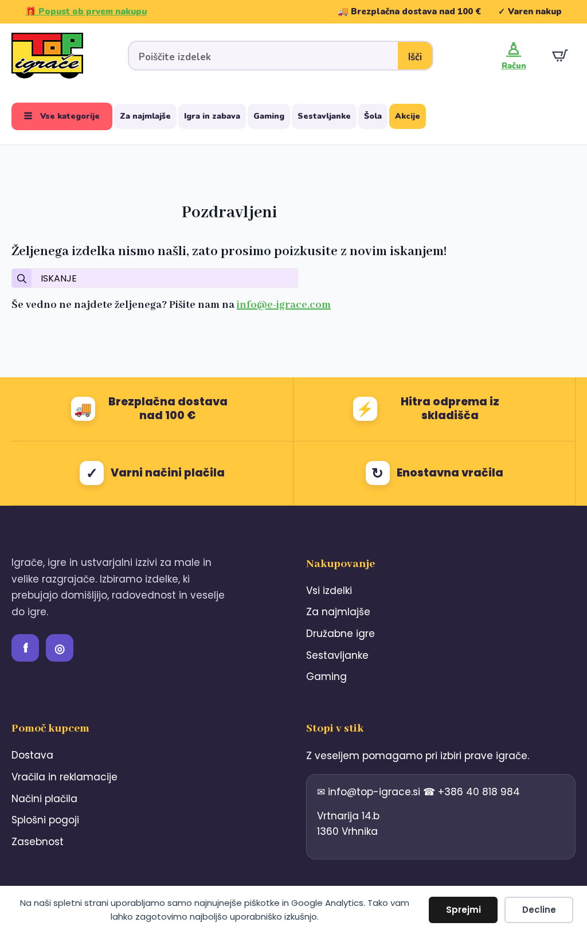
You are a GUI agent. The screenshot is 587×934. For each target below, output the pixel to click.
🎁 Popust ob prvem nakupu (86, 11)
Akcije (407, 116)
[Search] (22, 278)
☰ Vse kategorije (62, 116)
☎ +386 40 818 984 (471, 792)
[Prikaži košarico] (560, 55)
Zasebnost (37, 842)
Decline (539, 910)
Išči (415, 57)
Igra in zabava (212, 116)
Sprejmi (463, 910)
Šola (373, 116)
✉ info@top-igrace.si (370, 792)
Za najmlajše (145, 116)
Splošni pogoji (45, 820)
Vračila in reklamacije (64, 777)
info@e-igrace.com (284, 305)
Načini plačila (44, 799)
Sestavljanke (324, 116)
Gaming (268, 116)
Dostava (32, 755)
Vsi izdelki (329, 590)
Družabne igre (340, 633)
